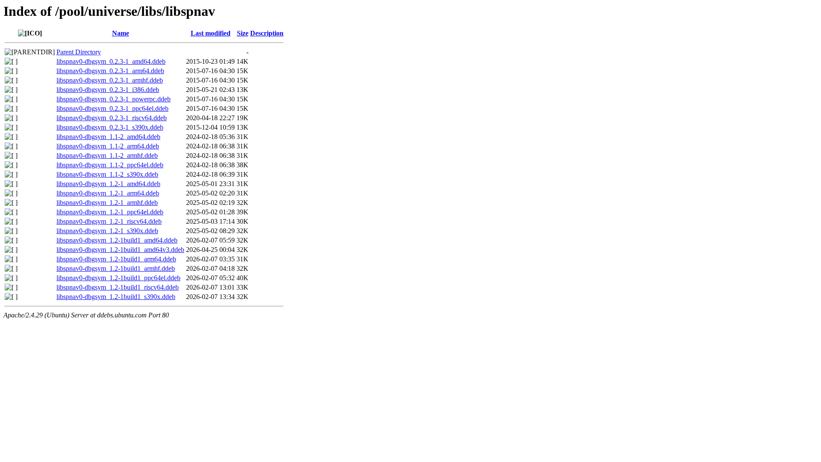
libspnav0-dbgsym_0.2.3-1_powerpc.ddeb (113, 99)
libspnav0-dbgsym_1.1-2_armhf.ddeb (107, 155)
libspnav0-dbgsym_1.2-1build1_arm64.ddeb (116, 259)
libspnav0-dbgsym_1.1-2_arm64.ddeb (107, 146)
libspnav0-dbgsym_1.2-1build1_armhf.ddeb (115, 268)
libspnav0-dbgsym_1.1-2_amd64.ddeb (108, 136)
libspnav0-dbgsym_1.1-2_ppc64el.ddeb (109, 165)
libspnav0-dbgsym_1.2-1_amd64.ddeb (108, 183)
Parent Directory (78, 52)
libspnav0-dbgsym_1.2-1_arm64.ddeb (107, 193)
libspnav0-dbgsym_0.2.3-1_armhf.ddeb (109, 80)
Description (267, 33)
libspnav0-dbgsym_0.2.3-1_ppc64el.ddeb (112, 108)
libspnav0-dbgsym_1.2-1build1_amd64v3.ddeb (120, 249)
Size (242, 33)
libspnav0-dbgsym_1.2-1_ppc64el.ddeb (109, 212)
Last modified (210, 33)
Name (120, 33)
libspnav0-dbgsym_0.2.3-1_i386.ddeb (107, 89)
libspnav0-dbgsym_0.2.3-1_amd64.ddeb (110, 61)
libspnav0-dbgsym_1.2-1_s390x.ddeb (107, 230)
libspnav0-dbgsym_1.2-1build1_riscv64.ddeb (117, 287)
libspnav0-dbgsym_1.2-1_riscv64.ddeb (109, 221)
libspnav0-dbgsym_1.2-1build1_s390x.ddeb (115, 296)
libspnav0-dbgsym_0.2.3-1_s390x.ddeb (109, 127)
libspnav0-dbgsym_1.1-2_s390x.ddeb (107, 174)
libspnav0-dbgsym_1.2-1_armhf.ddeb (107, 202)
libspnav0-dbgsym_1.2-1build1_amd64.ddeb (116, 240)
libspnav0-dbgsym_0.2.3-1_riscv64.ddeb (111, 117)
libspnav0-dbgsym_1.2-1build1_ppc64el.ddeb (118, 277)
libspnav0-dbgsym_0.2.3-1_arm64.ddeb (110, 70)
